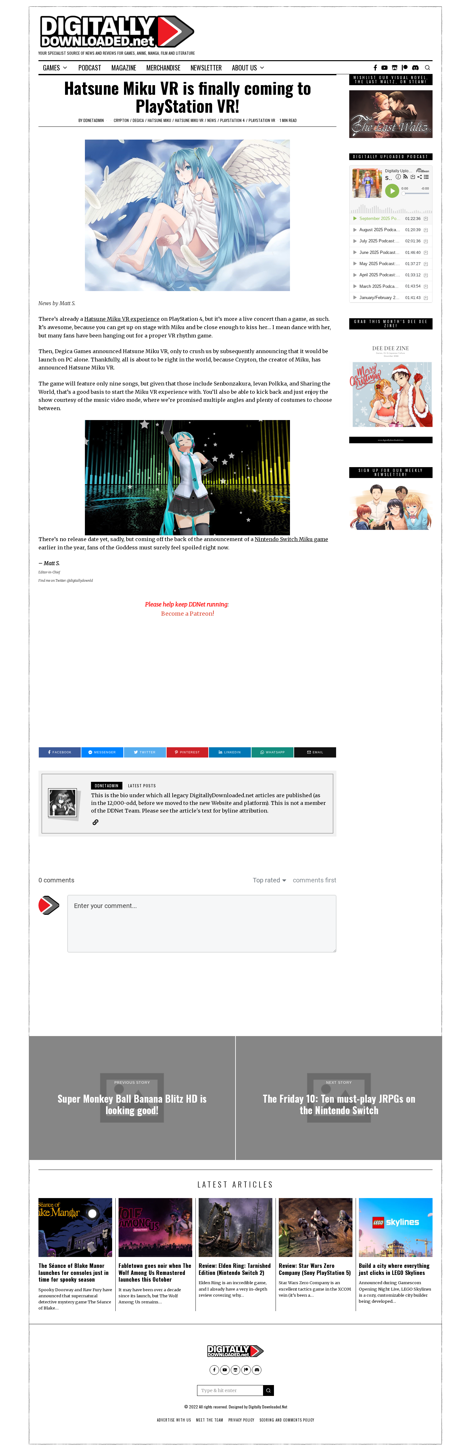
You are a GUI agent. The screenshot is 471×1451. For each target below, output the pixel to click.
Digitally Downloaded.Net (268, 1406)
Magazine (124, 67)
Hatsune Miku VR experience (122, 319)
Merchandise (163, 67)
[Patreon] (404, 67)
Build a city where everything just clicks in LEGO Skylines (394, 1268)
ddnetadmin (93, 120)
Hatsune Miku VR (189, 120)
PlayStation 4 (232, 120)
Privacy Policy (241, 1420)
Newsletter (206, 67)
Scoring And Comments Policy (287, 1420)
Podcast (89, 67)
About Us (244, 67)
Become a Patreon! (187, 613)
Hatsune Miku (159, 120)
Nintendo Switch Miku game (291, 539)
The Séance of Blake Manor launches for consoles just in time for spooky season (73, 1272)
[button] (268, 1390)
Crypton (121, 120)
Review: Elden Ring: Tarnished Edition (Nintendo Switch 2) (235, 1268)
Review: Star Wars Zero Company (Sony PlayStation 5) (315, 1268)
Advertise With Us (174, 1420)
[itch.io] (394, 67)
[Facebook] (375, 67)
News (211, 120)
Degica (138, 120)
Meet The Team (209, 1420)
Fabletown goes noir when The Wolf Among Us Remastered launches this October (155, 1272)
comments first (314, 880)
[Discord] (415, 67)
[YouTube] (384, 67)
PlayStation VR (262, 120)
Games (51, 67)
